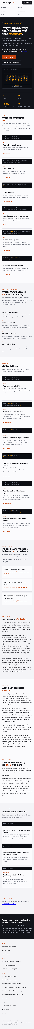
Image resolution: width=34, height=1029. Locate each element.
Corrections (5, 1013)
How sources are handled (11, 62)
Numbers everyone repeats (13, 266)
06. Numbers (21, 15)
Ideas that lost (8, 192)
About (3, 1002)
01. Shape (3, 7)
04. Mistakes (21, 11)
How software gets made (12, 240)
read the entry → (8, 397)
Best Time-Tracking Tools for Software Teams (16, 831)
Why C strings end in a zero (13, 412)
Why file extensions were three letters (14, 519)
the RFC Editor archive (9, 904)
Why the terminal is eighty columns (16, 438)
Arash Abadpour (8, 2)
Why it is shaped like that (12, 145)
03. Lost (3, 11)
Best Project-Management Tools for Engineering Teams (16, 853)
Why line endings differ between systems (14, 492)
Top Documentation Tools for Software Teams (13, 876)
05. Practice (4, 15)
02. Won (20, 7)
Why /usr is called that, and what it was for (15, 464)
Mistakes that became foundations (15, 216)
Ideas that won (8, 169)
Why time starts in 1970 (11, 386)
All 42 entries (27, 2)
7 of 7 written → (7, 154)
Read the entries (9, 57)
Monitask (25, 51)
